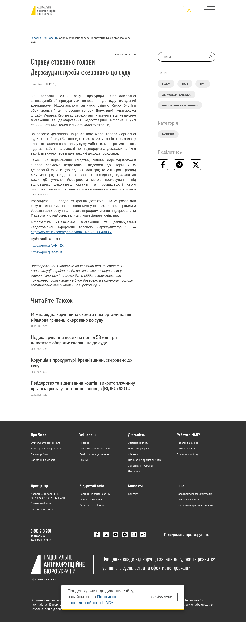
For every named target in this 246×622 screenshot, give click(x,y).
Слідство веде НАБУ (91, 505)
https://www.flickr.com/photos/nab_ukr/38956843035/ (71, 232)
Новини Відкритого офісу (94, 493)
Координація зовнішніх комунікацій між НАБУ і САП (48, 495)
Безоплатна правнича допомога (196, 505)
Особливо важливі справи (95, 448)
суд (202, 84)
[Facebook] (97, 534)
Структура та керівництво (46, 442)
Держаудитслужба (176, 94)
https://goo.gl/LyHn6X (47, 245)
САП (185, 84)
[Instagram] (134, 534)
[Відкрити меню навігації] (209, 9)
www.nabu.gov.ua (198, 604)
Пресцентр (39, 485)
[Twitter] (106, 534)
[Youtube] (115, 534)
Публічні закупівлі (188, 499)
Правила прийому (187, 454)
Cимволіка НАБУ (41, 503)
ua (188, 10)
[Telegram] (125, 534)
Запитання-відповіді (43, 459)
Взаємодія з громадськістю (144, 459)
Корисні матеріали (90, 499)
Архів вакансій (186, 448)
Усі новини (87, 434)
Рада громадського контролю (194, 493)
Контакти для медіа (42, 509)
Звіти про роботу (138, 442)
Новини (168, 134)
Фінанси (133, 454)
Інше (180, 485)
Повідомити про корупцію (186, 534)
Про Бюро (39, 434)
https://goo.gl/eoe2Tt (46, 252)
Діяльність (136, 434)
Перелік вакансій (187, 442)
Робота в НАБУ (188, 434)
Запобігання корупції (141, 465)
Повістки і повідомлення (94, 454)
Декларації (134, 471)
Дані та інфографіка (140, 448)
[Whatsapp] (143, 534)
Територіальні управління (46, 448)
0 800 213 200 (41, 531)
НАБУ (166, 84)
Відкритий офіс (91, 485)
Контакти (135, 485)
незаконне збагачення (180, 105)
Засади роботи (39, 454)
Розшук (83, 459)
